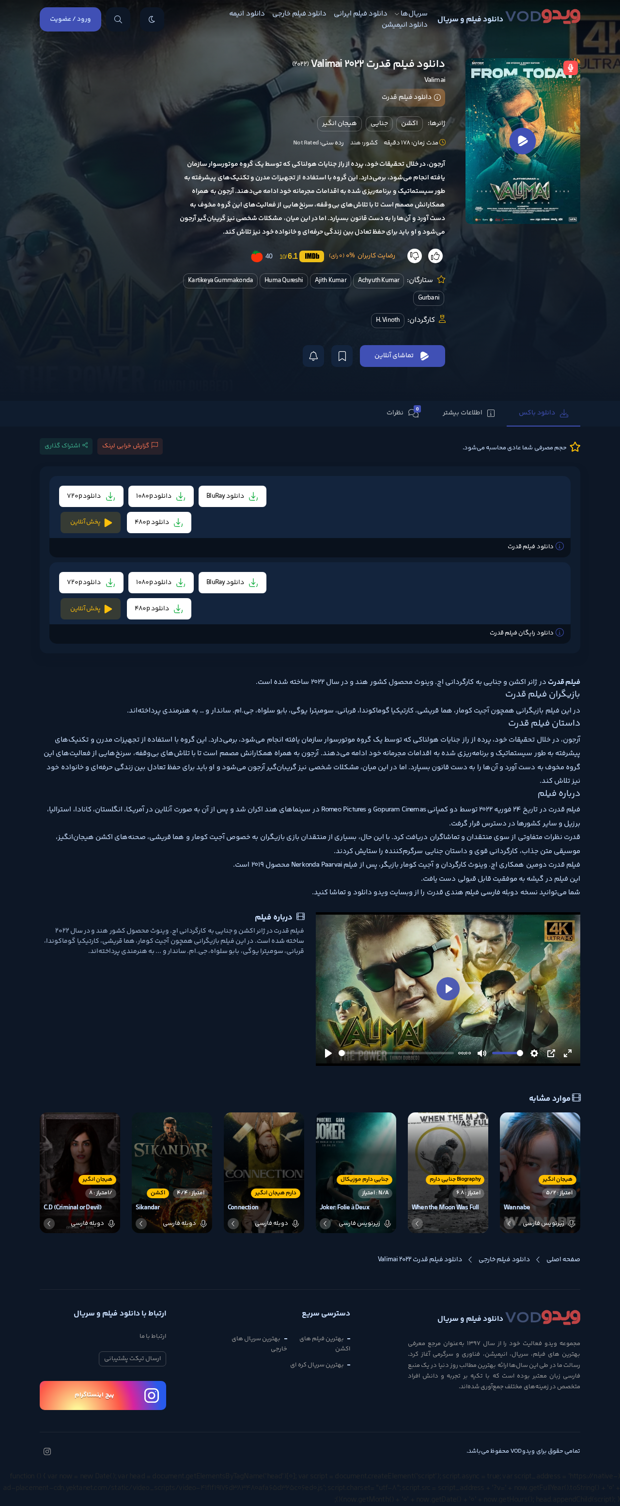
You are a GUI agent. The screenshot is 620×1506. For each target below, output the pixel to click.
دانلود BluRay (225, 496)
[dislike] (414, 256)
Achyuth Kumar (379, 280)
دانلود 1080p (154, 496)
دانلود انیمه (246, 13)
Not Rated (306, 143)
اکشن (409, 123)
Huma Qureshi (283, 280)
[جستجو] (118, 19)
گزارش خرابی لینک (125, 446)
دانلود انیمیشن (405, 25)
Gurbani (428, 298)
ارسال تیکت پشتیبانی (132, 1358)
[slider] (396, 1053)
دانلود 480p (152, 522)
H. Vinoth (388, 320)
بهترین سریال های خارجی (259, 1344)
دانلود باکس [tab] (537, 413)
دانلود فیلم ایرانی (361, 13)
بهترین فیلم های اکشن (324, 1344)
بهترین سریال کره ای (317, 1365)
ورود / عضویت (70, 19)
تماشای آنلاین (394, 355)
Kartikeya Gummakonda (220, 280)
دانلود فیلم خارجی (299, 13)
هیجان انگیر (339, 123)
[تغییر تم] (152, 19)
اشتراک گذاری (62, 446)
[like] (435, 256)
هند (355, 143)
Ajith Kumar (330, 280)
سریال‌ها (414, 13)
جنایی (379, 123)
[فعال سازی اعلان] (313, 356)
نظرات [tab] (403, 412)
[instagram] (47, 1452)
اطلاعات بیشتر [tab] (462, 413)
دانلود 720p (84, 496)
